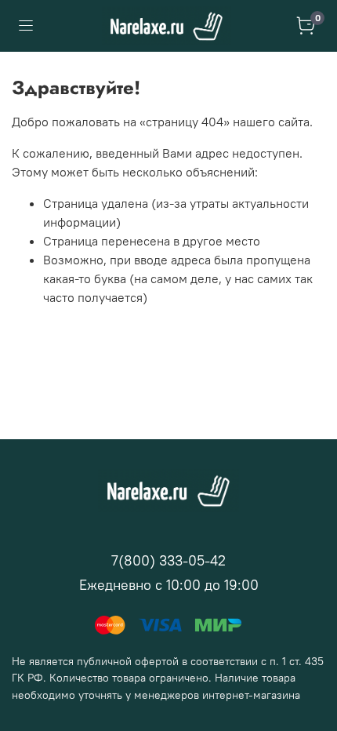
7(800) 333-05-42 (168, 560)
